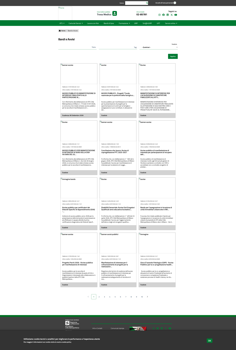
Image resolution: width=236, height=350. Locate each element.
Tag (135, 47)
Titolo (94, 47)
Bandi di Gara (109, 23)
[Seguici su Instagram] (159, 15)
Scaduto (174, 44)
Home (63, 30)
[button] (164, 3)
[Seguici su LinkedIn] (168, 15)
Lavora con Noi (93, 23)
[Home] (66, 13)
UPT (158, 23)
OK (209, 340)
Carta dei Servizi (75, 23)
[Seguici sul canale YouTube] (176, 15)
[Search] (147, 3)
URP (136, 23)
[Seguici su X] (172, 15)
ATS (61, 23)
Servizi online (170, 23)
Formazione (123, 23)
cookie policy (66, 342)
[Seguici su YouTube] (170, 328)
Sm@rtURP (147, 23)
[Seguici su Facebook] (164, 15)
